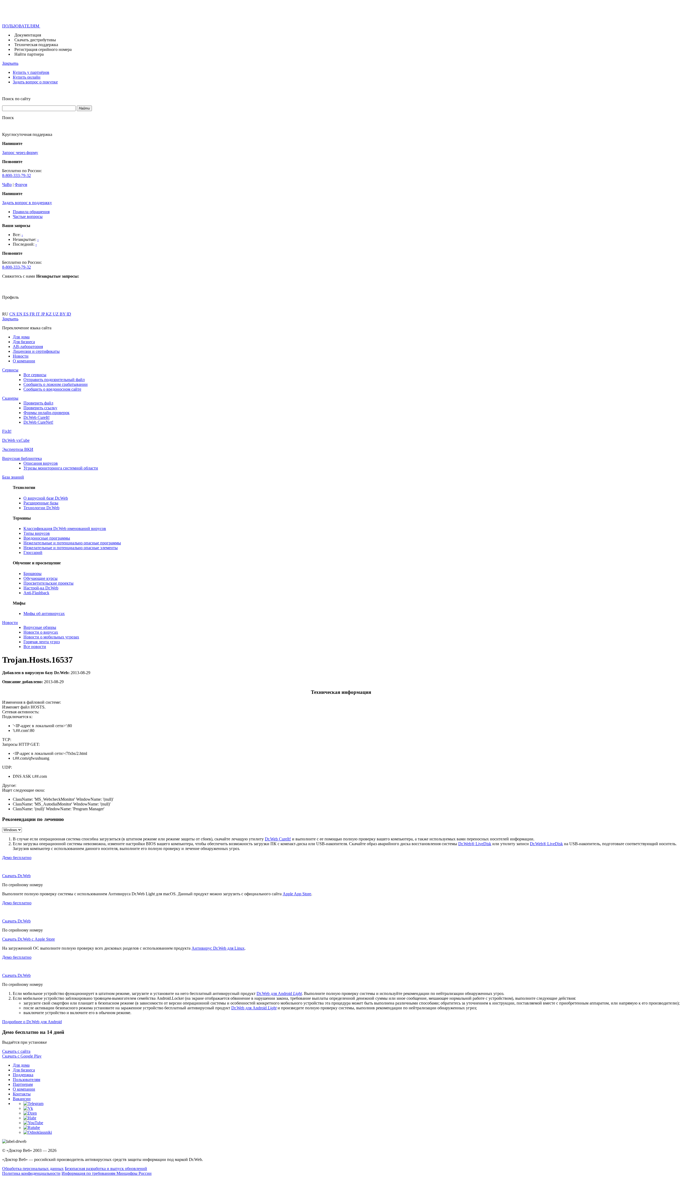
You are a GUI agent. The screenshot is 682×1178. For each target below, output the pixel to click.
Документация (27, 35)
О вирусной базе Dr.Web (45, 498)
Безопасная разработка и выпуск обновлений (106, 1168)
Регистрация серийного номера (43, 49)
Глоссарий (32, 552)
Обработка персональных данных (33, 1168)
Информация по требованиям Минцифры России (107, 1173)
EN (20, 314)
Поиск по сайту (16, 98)
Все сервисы (34, 375)
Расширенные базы (40, 503)
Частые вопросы (28, 216)
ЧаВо (7, 184)
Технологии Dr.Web (41, 507)
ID (69, 314)
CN (13, 314)
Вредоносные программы (46, 538)
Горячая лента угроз (41, 641)
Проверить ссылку (40, 408)
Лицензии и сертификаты (36, 351)
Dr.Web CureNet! (38, 422)
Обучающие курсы (40, 578)
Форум (21, 184)
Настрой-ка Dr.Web (40, 588)
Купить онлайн (26, 77)
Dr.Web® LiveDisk (474, 843)
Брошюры (32, 573)
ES (26, 314)
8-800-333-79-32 (16, 175)
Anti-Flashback (36, 592)
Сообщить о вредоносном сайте (52, 389)
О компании (24, 361)
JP (43, 314)
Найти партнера (29, 54)
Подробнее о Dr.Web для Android (32, 1021)
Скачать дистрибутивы (35, 40)
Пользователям (26, 1079)
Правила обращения (31, 211)
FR (33, 314)
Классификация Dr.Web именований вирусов (64, 528)
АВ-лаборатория (28, 346)
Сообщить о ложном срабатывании (55, 384)
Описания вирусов (40, 463)
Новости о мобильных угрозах (51, 637)
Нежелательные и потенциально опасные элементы (70, 547)
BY (63, 314)
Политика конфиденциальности (31, 1173)
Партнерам (23, 1084)
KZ (49, 314)
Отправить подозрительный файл (54, 379)
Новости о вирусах (40, 632)
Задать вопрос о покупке (35, 82)
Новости (21, 356)
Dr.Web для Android (279, 993)
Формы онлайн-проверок (46, 412)
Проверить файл (38, 403)
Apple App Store (297, 894)
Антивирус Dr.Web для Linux (218, 948)
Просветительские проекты (48, 583)
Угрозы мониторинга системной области (60, 468)
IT (38, 314)
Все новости (34, 646)
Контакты (22, 1094)
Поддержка (23, 1074)
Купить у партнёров (31, 72)
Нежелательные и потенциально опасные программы (72, 543)
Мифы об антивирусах (44, 613)
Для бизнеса (24, 341)
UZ (56, 314)
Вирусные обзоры (39, 627)
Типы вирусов (36, 533)
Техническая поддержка (36, 44)
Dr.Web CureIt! (36, 417)
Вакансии (22, 1098)
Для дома (21, 337)
